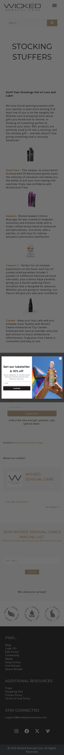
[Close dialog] (60, 358)
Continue (16, 388)
